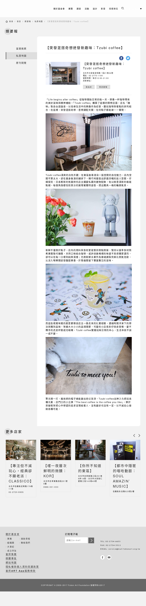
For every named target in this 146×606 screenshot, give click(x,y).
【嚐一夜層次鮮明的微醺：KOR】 (55, 470)
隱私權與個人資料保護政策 (22, 566)
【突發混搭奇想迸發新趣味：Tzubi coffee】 (68, 21)
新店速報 (103, 87)
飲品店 (89, 87)
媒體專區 (113, 8)
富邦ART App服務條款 (21, 570)
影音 (19, 21)
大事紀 (10, 546)
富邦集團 (11, 554)
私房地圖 (39, 21)
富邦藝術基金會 (24, 8)
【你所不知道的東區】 (90, 468)
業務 (9, 538)
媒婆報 (28, 21)
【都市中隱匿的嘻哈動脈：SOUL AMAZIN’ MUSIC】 (124, 476)
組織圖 (10, 542)
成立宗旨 (12, 550)
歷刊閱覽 (21, 62)
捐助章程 (25, 538)
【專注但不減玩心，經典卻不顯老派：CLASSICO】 (21, 473)
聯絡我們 (25, 542)
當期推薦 (21, 48)
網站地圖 (11, 562)
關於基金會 (13, 534)
